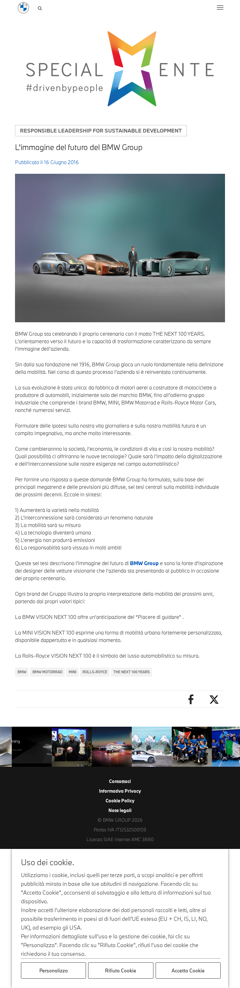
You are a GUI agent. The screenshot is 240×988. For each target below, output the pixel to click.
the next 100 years (131, 672)
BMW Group (144, 563)
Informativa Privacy (120, 791)
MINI (72, 672)
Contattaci (120, 781)
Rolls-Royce (94, 672)
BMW (22, 672)
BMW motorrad (47, 672)
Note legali (120, 810)
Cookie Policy (120, 801)
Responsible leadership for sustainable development (101, 130)
